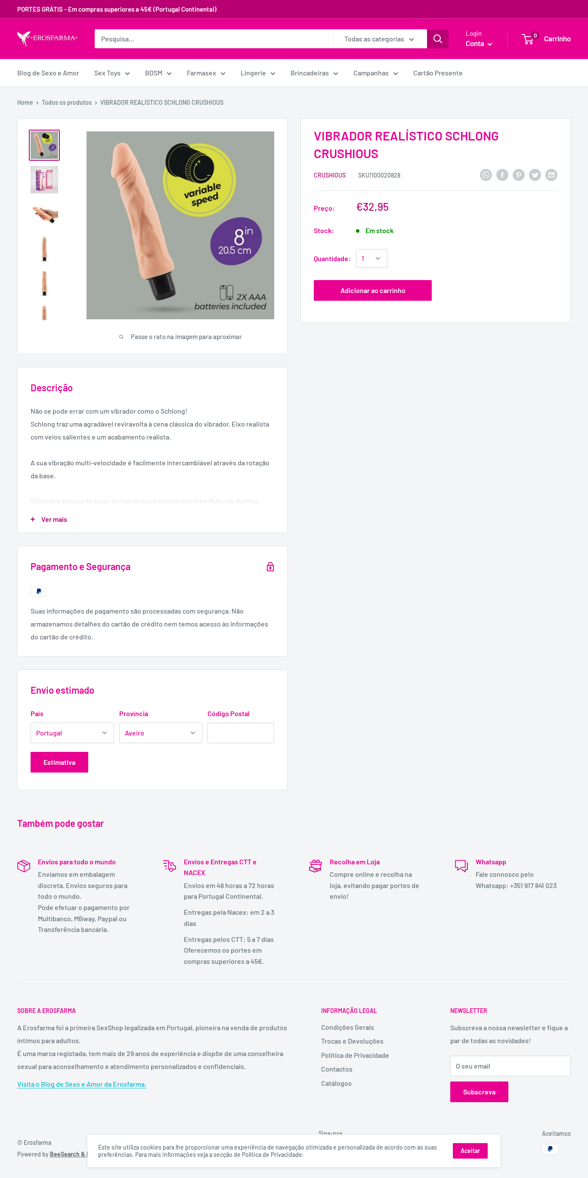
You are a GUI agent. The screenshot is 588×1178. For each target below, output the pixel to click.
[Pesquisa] (438, 38)
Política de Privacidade (355, 1055)
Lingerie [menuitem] (253, 73)
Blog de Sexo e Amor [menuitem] (48, 73)
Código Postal (228, 713)
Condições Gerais (347, 1027)
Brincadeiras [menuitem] (310, 73)
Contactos (337, 1069)
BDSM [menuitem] (153, 73)
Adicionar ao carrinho (372, 290)
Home (25, 102)
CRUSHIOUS (330, 175)
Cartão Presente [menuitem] (438, 73)
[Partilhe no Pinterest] (519, 174)
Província (133, 713)
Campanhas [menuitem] (371, 73)
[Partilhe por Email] (551, 174)
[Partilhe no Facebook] (502, 174)
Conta (476, 43)
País (37, 713)
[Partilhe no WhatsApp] (486, 174)
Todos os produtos (67, 102)
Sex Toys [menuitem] (107, 73)
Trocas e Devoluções (352, 1041)
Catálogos (336, 1083)
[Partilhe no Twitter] (535, 174)
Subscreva (479, 1092)
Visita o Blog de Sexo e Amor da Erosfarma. (81, 1084)
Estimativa (59, 762)
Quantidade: (332, 258)
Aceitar (470, 1150)
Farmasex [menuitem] (201, 73)
